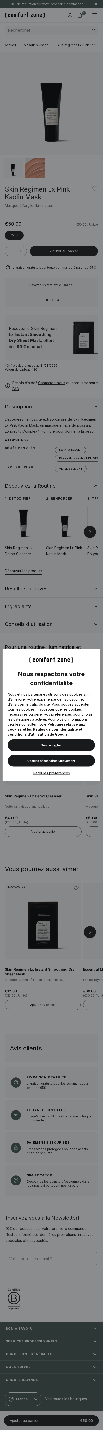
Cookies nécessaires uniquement (51, 760)
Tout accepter (51, 745)
